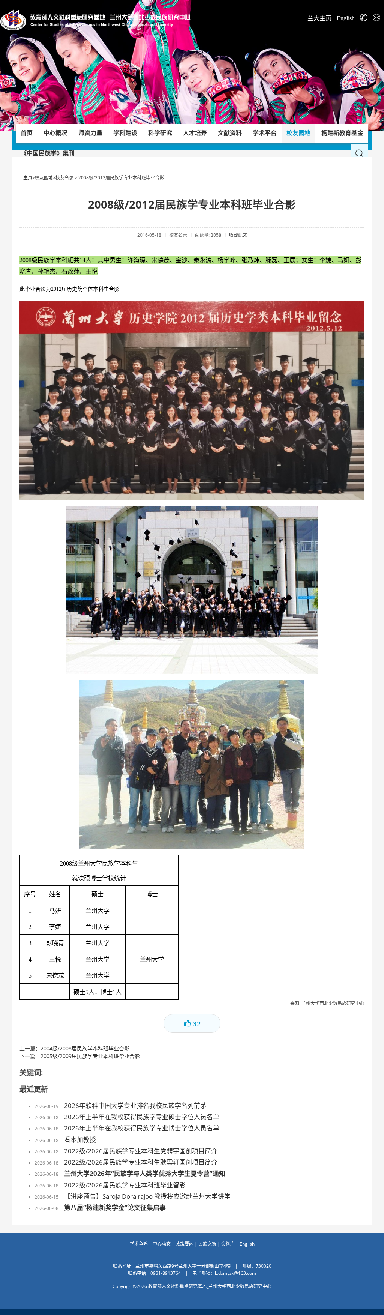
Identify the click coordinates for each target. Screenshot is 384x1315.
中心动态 (162, 1244)
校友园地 (44, 177)
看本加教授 (80, 1139)
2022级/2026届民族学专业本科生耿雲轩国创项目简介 (141, 1162)
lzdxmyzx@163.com (235, 1273)
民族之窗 (207, 1244)
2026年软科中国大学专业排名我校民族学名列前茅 (135, 1105)
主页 (27, 177)
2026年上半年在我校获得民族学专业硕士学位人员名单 (141, 1116)
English (346, 18)
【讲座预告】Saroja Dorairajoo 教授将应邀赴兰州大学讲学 (147, 1196)
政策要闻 (185, 1244)
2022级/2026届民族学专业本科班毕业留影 (125, 1185)
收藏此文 (238, 235)
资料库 (228, 1244)
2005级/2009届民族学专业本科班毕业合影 (90, 1056)
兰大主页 (320, 18)
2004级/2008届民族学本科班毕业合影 (84, 1048)
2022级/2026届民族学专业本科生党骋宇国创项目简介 (141, 1151)
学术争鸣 (139, 1244)
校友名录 (65, 177)
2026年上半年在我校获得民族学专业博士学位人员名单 (141, 1128)
